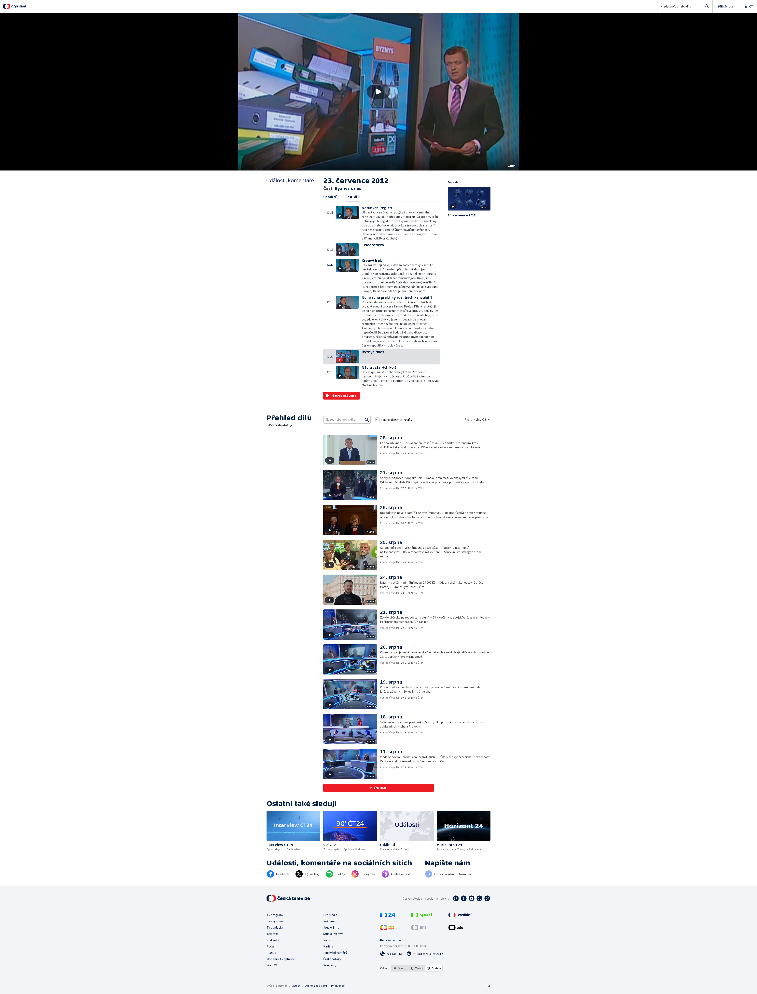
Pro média (330, 915)
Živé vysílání (275, 921)
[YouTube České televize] (471, 898)
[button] (378, 91)
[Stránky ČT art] (418, 929)
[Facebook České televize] (464, 898)
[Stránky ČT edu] (455, 929)
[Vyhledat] (367, 420)
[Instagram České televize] (456, 898)
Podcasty (273, 940)
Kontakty (329, 965)
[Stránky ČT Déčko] (387, 929)
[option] (399, 968)
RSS (488, 985)
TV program (275, 915)
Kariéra (328, 946)
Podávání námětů (335, 953)
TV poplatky (275, 927)
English (296, 985)
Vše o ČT (272, 965)
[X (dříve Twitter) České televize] (479, 898)
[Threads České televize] (487, 898)
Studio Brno (331, 927)
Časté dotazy (332, 959)
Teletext (272, 934)
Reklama (329, 921)
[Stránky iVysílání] (460, 916)
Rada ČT (328, 940)
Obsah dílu (331, 197)
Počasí (271, 946)
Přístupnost (338, 985)
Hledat (706, 6)
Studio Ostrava (333, 934)
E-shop (271, 953)
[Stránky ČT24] (387, 916)
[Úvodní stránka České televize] (289, 898)
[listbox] (417, 968)
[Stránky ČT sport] (422, 916)
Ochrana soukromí (316, 985)
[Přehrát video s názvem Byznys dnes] (378, 92)
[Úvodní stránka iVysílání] (18, 6)
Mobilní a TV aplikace (281, 959)
